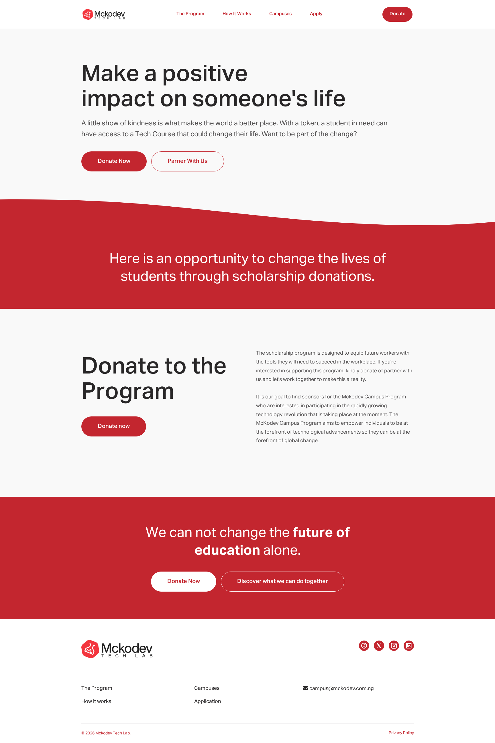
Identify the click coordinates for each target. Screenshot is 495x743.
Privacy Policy (401, 733)
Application (207, 701)
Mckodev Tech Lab (112, 733)
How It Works (237, 14)
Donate (397, 14)
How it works (96, 701)
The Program (190, 14)
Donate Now (114, 161)
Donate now (114, 426)
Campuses (280, 14)
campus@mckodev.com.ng (341, 688)
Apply (316, 14)
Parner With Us (188, 161)
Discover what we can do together (282, 581)
